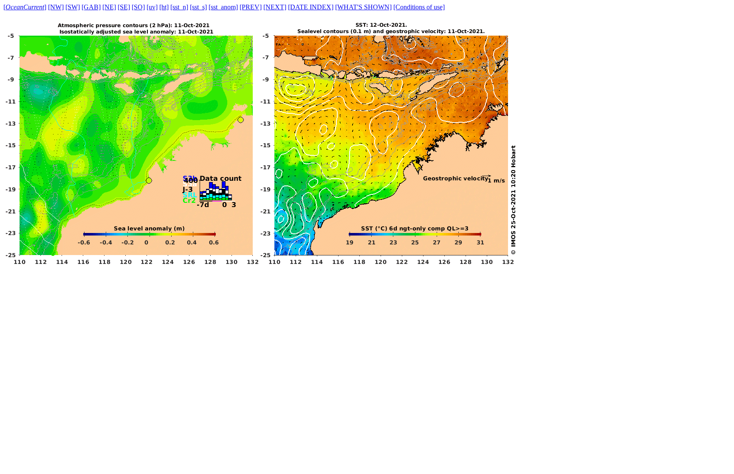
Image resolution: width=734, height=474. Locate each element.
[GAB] (91, 7)
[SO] (138, 7)
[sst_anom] (223, 7)
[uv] (152, 7)
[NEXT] (274, 7)
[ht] (164, 7)
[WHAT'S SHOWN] (363, 7)
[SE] (124, 7)
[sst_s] (198, 7)
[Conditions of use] (419, 7)
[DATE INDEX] (310, 7)
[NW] (56, 7)
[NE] (109, 7)
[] (24, 7)
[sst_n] (179, 7)
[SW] (72, 7)
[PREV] (251, 7)
